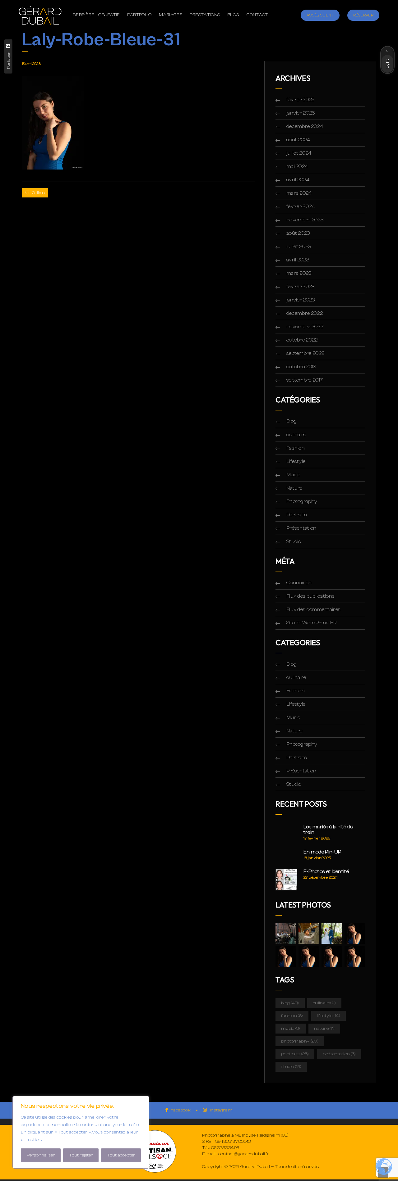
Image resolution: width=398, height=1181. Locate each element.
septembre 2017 (304, 380)
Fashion (295, 448)
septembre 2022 (305, 353)
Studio (293, 541)
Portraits (296, 515)
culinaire (296, 434)
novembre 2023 (304, 220)
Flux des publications (310, 596)
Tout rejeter (81, 1155)
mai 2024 (297, 166)
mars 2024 (299, 193)
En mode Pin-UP (322, 852)
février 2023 (300, 286)
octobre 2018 (301, 366)
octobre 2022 (302, 340)
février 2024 (300, 206)
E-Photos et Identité (326, 871)
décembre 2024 (304, 126)
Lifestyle (296, 461)
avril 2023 (297, 260)
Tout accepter (121, 1155)
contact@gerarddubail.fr (244, 1154)
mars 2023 (299, 273)
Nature (294, 488)
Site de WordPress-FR (311, 623)
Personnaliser (41, 1155)
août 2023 (298, 233)
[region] (80, 1132)
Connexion (299, 583)
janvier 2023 (300, 300)
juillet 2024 (299, 153)
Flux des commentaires (313, 609)
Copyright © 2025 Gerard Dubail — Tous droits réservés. (260, 1166)
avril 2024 (297, 180)
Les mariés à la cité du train (328, 829)
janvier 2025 (300, 113)
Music (293, 474)
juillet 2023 (298, 246)
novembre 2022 (304, 326)
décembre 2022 (304, 313)
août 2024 (298, 140)
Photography (301, 501)
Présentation (301, 528)
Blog (291, 421)
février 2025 (300, 99)
